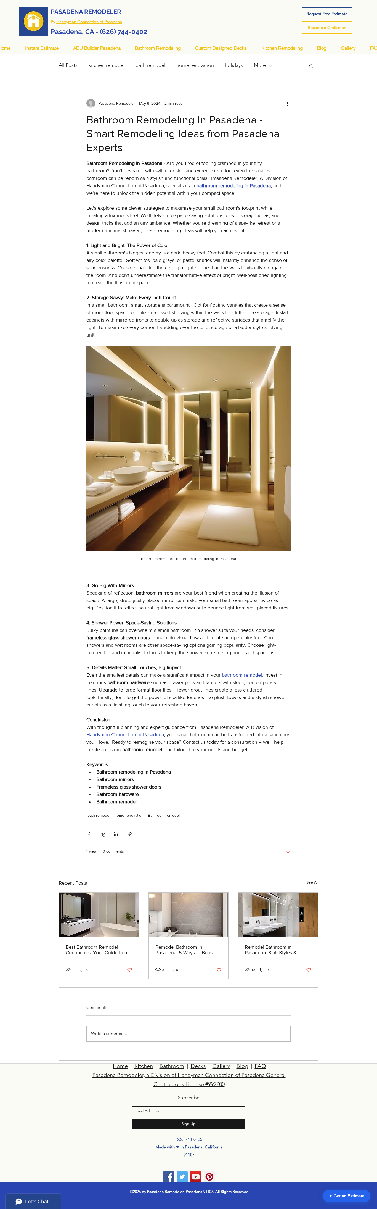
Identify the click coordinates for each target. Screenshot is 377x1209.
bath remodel (150, 65)
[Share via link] (129, 834)
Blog (242, 1066)
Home (120, 1066)
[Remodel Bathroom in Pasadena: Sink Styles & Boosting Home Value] (278, 915)
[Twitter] (182, 1176)
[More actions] (287, 103)
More (260, 65)
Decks (198, 1066)
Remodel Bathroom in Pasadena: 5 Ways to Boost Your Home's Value (184, 949)
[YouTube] (195, 1176)
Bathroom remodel (164, 815)
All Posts (68, 65)
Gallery (221, 1066)
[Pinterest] (209, 1176)
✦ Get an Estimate (346, 1196)
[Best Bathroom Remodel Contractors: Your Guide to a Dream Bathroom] (99, 915)
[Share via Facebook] (89, 834)
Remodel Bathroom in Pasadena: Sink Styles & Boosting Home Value (271, 949)
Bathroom (172, 1066)
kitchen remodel (106, 65)
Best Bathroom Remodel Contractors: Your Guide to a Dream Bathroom (96, 949)
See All (312, 882)
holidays (234, 65)
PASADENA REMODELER (86, 11)
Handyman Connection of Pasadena (89, 21)
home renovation (195, 65)
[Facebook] (168, 1176)
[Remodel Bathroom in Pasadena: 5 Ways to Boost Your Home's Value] (189, 915)
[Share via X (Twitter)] (102, 834)
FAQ (260, 1066)
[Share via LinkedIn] (116, 834)
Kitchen (143, 1066)
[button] (311, 65)
